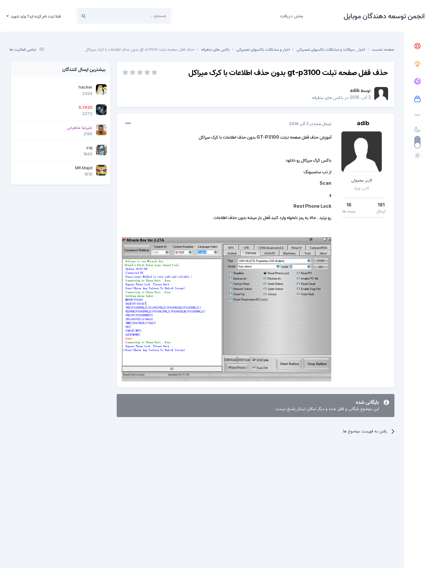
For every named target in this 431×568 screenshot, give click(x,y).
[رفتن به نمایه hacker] (101, 89)
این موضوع (107, 15)
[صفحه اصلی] (417, 46)
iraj (89, 147)
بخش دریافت (291, 15)
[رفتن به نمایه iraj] (101, 150)
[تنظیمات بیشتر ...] (128, 123)
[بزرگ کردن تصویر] (226, 308)
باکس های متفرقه (327, 97)
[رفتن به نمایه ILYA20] (101, 109)
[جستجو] (84, 16)
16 (348, 204)
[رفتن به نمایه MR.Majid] (101, 170)
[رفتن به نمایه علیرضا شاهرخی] (101, 130)
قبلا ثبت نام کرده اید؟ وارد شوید (35, 16)
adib (355, 90)
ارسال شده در (310, 123)
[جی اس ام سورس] (417, 64)
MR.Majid (83, 167)
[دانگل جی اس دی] (417, 81)
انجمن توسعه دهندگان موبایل (384, 16)
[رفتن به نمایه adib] (381, 94)
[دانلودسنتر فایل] (417, 99)
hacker (85, 87)
